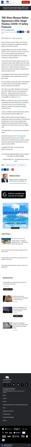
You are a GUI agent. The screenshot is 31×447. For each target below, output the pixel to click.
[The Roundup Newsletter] (15, 215)
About (4, 395)
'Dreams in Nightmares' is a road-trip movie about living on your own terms (20, 309)
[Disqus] (15, 353)
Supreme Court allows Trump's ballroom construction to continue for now (20, 298)
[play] (2, 445)
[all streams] (29, 445)
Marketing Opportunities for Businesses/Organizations (15, 404)
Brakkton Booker (10, 30)
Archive (4, 420)
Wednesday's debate (18, 138)
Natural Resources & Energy (18, 238)
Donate (26, 2)
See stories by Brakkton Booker (18, 183)
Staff (4, 407)
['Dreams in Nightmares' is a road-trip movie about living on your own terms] (7, 310)
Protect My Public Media (8, 417)
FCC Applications (7, 414)
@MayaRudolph (14, 154)
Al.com (18, 97)
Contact (4, 398)
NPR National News (11, 165)
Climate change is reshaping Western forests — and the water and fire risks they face (20, 242)
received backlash (17, 104)
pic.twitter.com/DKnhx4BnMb (15, 156)
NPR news (22, 165)
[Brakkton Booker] (4, 178)
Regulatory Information (8, 411)
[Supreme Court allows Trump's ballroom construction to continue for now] (7, 299)
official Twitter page (17, 136)
